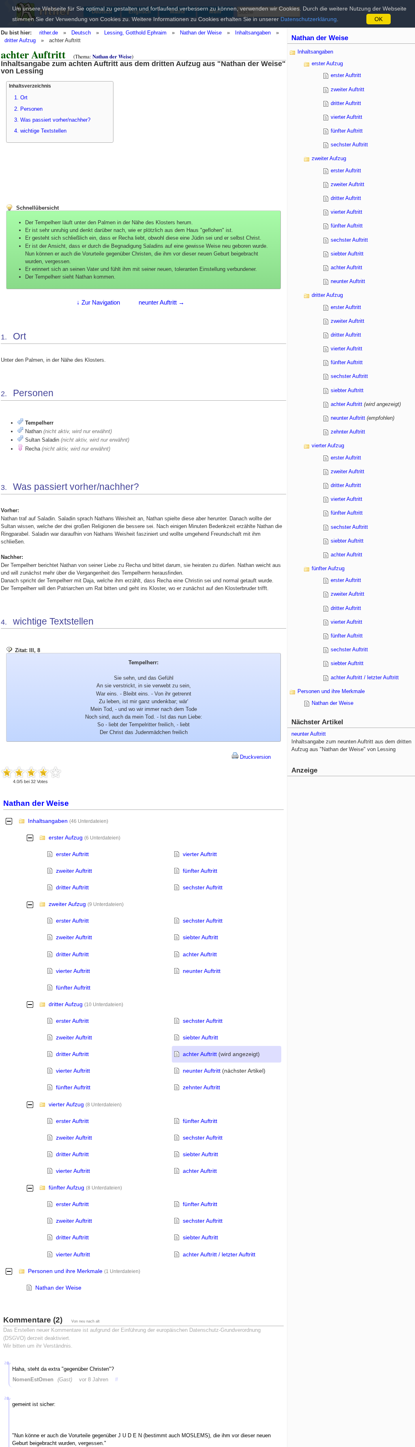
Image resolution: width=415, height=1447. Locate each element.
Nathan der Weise (201, 33)
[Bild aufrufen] (20, 423)
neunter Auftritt (201, 971)
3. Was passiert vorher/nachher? (52, 120)
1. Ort (21, 97)
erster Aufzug (66, 837)
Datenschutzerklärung (308, 19)
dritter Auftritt (72, 887)
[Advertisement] (191, 131)
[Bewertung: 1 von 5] (7, 772)
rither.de (48, 33)
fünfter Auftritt (200, 870)
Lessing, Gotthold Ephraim (135, 33)
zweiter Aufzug (67, 904)
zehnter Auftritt (201, 1087)
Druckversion (254, 757)
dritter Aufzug (20, 40)
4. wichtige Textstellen (40, 131)
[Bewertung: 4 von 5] (43, 772)
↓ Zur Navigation (98, 302)
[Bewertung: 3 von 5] (31, 772)
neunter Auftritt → (161, 302)
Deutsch (81, 33)
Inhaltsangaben (253, 33)
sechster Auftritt (202, 887)
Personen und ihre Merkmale (65, 1271)
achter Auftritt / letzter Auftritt (219, 1254)
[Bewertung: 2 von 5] (19, 772)
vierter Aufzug (66, 1104)
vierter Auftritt (200, 854)
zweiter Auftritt (74, 870)
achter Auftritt (200, 954)
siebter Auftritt (200, 937)
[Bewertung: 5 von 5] (55, 772)
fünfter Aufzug (66, 1187)
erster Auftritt (72, 854)
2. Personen (28, 109)
